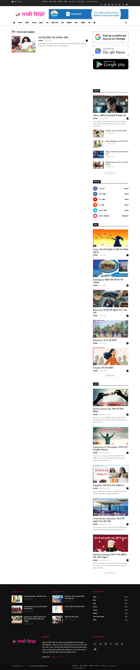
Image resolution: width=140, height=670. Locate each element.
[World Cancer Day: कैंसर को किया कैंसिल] (110, 397)
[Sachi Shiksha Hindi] (24, 641)
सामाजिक (69, 23)
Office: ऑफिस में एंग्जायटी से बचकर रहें (109, 115)
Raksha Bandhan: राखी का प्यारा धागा (117, 141)
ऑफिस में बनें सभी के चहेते (71, 617)
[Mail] (112, 4)
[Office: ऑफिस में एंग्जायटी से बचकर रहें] (110, 104)
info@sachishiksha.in (58, 657)
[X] (123, 4)
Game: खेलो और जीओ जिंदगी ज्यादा (74, 606)
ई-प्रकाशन (45, 1)
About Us (72, 1)
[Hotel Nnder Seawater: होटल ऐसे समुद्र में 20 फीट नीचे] (110, 507)
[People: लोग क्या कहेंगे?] (110, 356)
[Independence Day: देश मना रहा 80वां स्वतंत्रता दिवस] (17, 609)
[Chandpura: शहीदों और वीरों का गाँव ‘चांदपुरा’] (110, 268)
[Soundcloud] (119, 4)
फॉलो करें (126, 194)
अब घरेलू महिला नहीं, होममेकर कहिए (53, 37)
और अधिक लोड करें (110, 173)
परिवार (95, 481)
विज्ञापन (65, 1)
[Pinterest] (116, 4)
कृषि (62, 23)
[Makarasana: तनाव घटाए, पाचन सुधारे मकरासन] (98, 165)
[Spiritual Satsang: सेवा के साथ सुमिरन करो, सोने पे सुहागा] (110, 543)
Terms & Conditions (92, 1)
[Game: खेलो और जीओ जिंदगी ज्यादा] (57, 609)
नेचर (47, 23)
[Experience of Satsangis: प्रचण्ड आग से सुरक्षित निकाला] (110, 435)
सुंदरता (41, 23)
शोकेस (95, 112)
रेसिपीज (83, 23)
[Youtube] (126, 4)
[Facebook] (101, 4)
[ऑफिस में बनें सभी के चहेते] (57, 619)
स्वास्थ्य (20, 23)
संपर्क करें (60, 1)
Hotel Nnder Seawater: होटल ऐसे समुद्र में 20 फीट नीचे (108, 520)
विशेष (95, 246)
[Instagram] (105, 4)
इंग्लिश (55, 1)
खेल (89, 23)
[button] (125, 23)
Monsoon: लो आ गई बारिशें (104, 340)
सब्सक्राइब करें (125, 216)
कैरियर (27, 23)
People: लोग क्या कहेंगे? (103, 368)
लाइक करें (126, 188)
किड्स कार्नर (55, 23)
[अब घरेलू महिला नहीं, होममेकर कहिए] (23, 44)
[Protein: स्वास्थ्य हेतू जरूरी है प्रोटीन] (98, 133)
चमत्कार (95, 443)
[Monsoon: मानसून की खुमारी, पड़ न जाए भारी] (110, 298)
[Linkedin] (108, 4)
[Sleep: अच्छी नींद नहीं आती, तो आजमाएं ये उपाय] (98, 154)
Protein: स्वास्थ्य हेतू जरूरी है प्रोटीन (116, 131)
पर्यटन (76, 23)
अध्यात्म (34, 23)
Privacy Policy (81, 1)
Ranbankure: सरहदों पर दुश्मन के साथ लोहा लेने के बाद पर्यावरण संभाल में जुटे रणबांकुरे (35, 619)
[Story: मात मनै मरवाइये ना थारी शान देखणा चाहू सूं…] (110, 238)
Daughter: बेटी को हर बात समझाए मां (108, 485)
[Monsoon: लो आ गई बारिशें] (110, 329)
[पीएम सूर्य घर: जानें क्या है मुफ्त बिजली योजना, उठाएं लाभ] (57, 599)
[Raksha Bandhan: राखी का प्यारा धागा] (98, 144)
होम (12, 29)
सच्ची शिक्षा (40, 40)
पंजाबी (50, 1)
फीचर (95, 364)
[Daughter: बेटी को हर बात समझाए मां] (110, 474)
